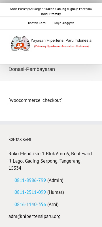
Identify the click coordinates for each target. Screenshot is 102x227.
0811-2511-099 (30, 192)
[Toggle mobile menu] (91, 55)
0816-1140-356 (30, 204)
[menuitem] (37, 23)
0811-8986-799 (30, 180)
